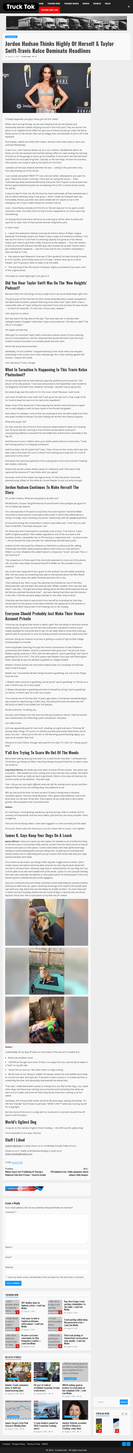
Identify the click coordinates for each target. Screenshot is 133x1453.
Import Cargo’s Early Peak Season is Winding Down (18, 1410)
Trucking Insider (71, 3)
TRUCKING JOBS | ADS (49, 9)
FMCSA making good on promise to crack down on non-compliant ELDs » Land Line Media (75, 1372)
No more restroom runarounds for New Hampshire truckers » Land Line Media (12, 1341)
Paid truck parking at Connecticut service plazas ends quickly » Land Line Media (55, 1341)
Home (41, 3)
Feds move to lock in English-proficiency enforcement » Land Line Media (12, 1324)
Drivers (86, 3)
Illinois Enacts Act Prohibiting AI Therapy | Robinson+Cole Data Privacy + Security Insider (25, 1171)
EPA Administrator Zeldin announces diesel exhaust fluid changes (69, 1171)
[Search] (128, 6)
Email (8, 1257)
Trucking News (53, 3)
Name (9, 1247)
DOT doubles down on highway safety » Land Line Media (12, 1307)
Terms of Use (33, 1444)
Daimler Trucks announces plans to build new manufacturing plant (18, 1372)
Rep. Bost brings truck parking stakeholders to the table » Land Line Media (55, 1307)
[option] (103, 1427)
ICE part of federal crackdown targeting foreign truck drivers (47, 1372)
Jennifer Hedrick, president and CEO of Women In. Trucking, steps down (75, 1410)
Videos (108, 3)
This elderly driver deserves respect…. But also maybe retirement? (116, 1426)
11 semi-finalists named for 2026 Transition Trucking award (47, 1410)
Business (97, 3)
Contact (6, 1444)
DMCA (45, 1444)
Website (9, 1267)
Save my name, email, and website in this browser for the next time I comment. (46, 1277)
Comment (10, 1212)
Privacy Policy (18, 1444)
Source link (17, 1162)
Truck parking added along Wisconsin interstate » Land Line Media (55, 1324)
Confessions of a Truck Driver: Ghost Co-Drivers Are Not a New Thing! (99, 1426)
